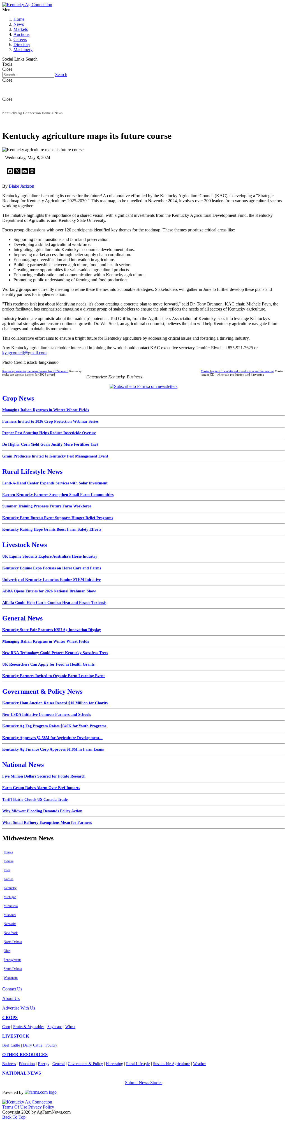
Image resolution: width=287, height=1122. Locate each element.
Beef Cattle (11, 1045)
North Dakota (13, 942)
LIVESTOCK (15, 1036)
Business (9, 1064)
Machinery (23, 49)
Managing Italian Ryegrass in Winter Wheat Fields (45, 410)
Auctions (21, 34)
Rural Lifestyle (138, 1064)
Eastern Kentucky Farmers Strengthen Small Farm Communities (58, 495)
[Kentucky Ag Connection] (27, 4)
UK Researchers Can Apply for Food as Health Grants (48, 664)
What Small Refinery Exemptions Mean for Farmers (47, 822)
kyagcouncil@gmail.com (24, 352)
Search (61, 74)
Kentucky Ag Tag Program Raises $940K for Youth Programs (54, 726)
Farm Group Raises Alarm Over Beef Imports (41, 788)
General (58, 1064)
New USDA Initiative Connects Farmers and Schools (46, 714)
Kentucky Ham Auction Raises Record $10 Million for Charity (55, 703)
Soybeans (54, 1027)
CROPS (10, 1017)
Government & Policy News (42, 691)
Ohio (7, 951)
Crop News (18, 398)
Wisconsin (11, 978)
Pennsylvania (12, 960)
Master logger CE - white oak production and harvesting (237, 371)
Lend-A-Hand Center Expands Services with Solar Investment (55, 483)
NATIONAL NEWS (21, 1073)
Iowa (7, 870)
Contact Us (12, 989)
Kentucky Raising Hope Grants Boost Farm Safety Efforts (51, 529)
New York (11, 933)
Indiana (8, 861)
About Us (11, 998)
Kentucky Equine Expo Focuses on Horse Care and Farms (51, 568)
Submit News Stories (143, 1082)
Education (27, 1064)
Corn (6, 1027)
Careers (20, 39)
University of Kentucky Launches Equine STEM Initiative (51, 580)
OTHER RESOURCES (25, 1054)
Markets (20, 29)
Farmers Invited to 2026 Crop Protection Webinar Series (50, 421)
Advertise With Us (18, 1008)
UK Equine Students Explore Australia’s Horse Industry (49, 556)
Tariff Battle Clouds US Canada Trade (35, 799)
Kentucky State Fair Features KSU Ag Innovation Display (51, 630)
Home (18, 19)
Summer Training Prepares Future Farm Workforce (46, 506)
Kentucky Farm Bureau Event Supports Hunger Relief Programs (57, 518)
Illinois (8, 852)
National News (23, 764)
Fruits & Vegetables (28, 1027)
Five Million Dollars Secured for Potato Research (43, 776)
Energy (43, 1064)
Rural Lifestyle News (32, 471)
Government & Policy (85, 1064)
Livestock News (24, 544)
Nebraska (10, 924)
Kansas (8, 879)
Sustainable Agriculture (171, 1064)
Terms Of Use (14, 1107)
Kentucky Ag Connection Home (26, 113)
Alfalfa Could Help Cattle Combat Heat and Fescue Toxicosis (54, 603)
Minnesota (11, 906)
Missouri (10, 915)
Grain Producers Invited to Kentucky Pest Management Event (55, 456)
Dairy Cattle (32, 1045)
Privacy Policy (41, 1107)
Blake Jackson (21, 186)
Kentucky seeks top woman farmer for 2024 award (35, 371)
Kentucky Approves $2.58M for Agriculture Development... (52, 738)
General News (22, 618)
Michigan (10, 897)
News (18, 24)
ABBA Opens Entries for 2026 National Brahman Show (49, 591)
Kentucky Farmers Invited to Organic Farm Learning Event (53, 676)
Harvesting (114, 1064)
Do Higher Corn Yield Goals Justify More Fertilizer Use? (50, 444)
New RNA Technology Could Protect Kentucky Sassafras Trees (55, 653)
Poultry (51, 1045)
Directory (21, 44)
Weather (199, 1064)
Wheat (70, 1027)
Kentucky (10, 888)
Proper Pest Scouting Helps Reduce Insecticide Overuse (49, 433)
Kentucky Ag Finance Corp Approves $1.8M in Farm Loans (53, 749)
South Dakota (13, 969)
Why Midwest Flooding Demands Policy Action (42, 811)
